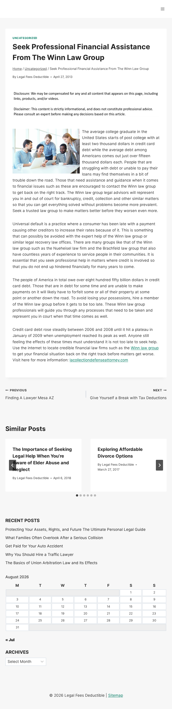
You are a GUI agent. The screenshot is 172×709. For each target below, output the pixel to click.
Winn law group (145, 348)
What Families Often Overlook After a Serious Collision (54, 537)
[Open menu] (162, 8)
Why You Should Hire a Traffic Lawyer (39, 554)
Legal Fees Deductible (33, 77)
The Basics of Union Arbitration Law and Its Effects (51, 563)
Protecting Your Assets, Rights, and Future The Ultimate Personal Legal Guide (75, 529)
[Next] (159, 465)
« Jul (10, 640)
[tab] (77, 495)
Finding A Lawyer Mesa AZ (29, 394)
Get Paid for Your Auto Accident (34, 546)
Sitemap (115, 695)
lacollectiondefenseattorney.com (99, 360)
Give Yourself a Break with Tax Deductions (128, 394)
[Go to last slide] (12, 465)
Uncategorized (25, 38)
